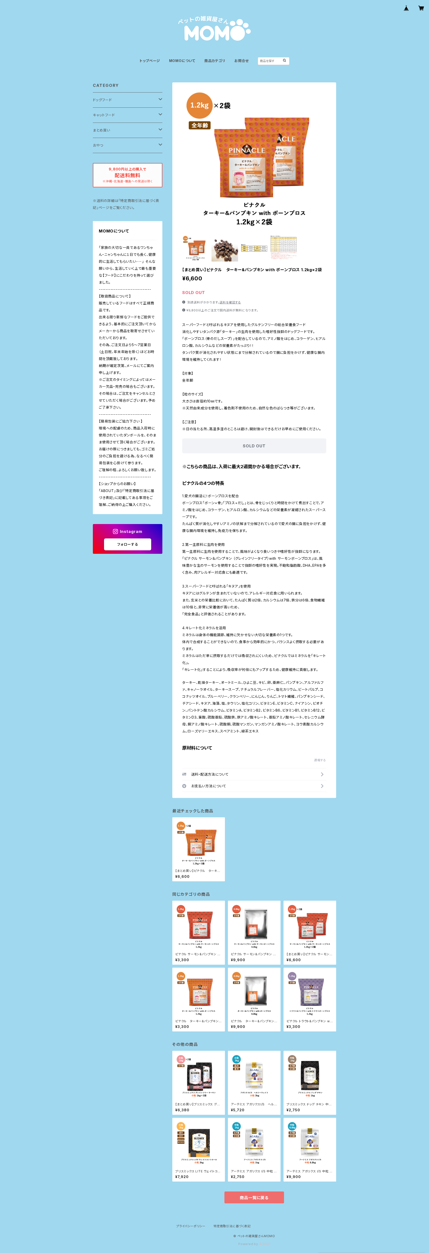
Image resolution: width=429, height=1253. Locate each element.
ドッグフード (102, 100)
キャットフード (104, 115)
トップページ (150, 61)
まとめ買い (101, 130)
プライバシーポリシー (191, 1226)
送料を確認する (230, 302)
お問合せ (241, 61)
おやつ (98, 145)
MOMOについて (182, 61)
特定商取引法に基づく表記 (232, 1226)
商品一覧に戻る (254, 1197)
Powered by (248, 1244)
